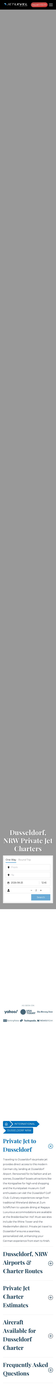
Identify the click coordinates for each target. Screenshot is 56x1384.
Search (41, 897)
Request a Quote (39, 5)
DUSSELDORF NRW (19, 1130)
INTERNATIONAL (24, 1123)
